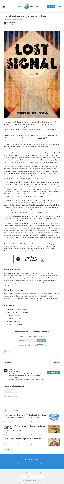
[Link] (1, 269)
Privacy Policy (44, 345)
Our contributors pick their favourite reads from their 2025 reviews (22, 417)
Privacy (32, 473)
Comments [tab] (7, 391)
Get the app (40, 477)
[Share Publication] (44, 6)
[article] (32, 418)
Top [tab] (5, 410)
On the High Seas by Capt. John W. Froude (22, 439)
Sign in (59, 6)
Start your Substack (28, 477)
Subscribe (51, 6)
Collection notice (43, 473)
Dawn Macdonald (11, 22)
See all (7, 449)
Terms (36, 473)
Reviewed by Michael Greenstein (12, 430)
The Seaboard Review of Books (17, 419)
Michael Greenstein (15, 432)
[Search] (41, 6)
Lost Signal (41, 138)
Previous (9, 362)
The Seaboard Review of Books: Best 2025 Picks (25, 415)
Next (55, 362)
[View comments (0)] (10, 27)
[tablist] (10, 391)
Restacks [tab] (14, 391)
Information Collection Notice (31, 345)
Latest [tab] (9, 410)
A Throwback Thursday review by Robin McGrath (17, 441)
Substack (24, 480)
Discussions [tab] (15, 410)
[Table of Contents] (2, 242)
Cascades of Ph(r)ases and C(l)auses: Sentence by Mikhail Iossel (24, 427)
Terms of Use (40, 344)
